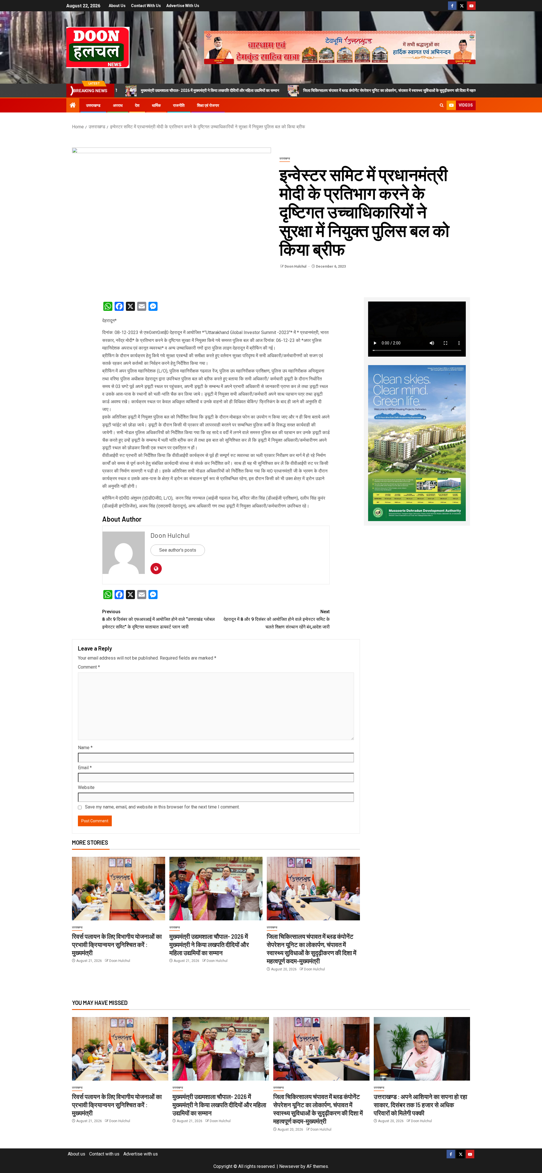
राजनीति (179, 105)
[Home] (73, 106)
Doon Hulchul (296, 266)
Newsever (289, 1166)
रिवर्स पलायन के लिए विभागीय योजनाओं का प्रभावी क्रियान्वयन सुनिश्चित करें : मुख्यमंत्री (117, 945)
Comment (89, 667)
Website (86, 787)
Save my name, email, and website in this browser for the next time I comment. (162, 807)
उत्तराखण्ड (93, 105)
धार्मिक (156, 105)
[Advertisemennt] (340, 47)
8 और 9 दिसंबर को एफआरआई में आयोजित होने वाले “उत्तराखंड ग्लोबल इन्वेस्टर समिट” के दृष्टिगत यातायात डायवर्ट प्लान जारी (158, 619)
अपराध (118, 105)
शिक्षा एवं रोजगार (208, 105)
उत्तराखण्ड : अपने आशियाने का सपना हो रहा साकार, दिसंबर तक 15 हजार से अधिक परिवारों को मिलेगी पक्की (420, 1105)
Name (85, 747)
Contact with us (146, 5)
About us (117, 5)
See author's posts (177, 550)
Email (85, 767)
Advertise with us (182, 5)
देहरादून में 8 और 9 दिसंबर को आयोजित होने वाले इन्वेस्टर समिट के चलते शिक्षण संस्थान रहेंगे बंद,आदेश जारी (277, 619)
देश (137, 105)
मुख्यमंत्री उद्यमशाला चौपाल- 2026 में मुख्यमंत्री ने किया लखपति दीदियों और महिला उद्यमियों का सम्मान (150, 90)
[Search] (441, 105)
